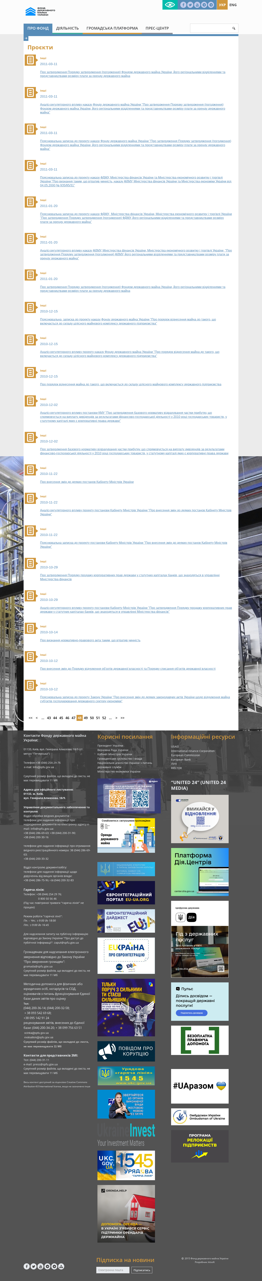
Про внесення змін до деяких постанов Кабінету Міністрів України (87, 482)
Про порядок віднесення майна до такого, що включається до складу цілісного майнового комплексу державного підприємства (130, 384)
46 (67, 717)
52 (104, 717)
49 (86, 717)
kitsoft (211, 1262)
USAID (175, 746)
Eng (233, 4)
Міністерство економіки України (118, 771)
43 (49, 717)
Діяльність (67, 28)
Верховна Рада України (112, 750)
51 (98, 717)
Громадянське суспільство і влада (119, 758)
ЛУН (174, 764)
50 (92, 717)
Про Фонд (38, 28)
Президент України (110, 745)
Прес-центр (157, 28)
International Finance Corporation (193, 751)
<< (30, 717)
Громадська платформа (112, 28)
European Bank (181, 759)
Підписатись (141, 1270)
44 (55, 717)
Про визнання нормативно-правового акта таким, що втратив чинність (90, 640)
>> (122, 717)
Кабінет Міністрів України (114, 754)
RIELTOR (176, 768)
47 (73, 717)
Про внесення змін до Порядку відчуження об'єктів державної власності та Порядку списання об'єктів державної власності (128, 668)
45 (61, 717)
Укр (222, 4)
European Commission (185, 755)
